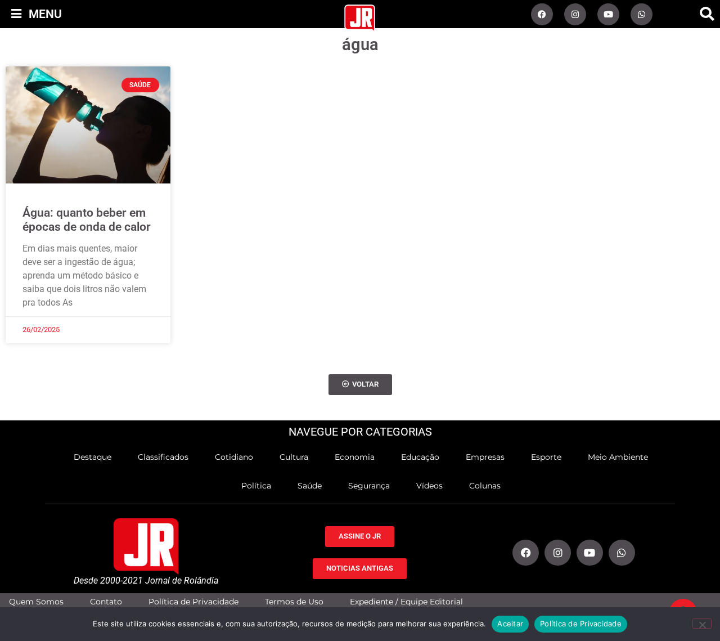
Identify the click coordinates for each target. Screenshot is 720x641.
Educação (420, 457)
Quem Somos (36, 602)
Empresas (485, 457)
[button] (707, 14)
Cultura (294, 457)
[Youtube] (608, 14)
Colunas (485, 486)
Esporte (546, 457)
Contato (106, 602)
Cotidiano (234, 457)
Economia (355, 457)
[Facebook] (542, 14)
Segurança (369, 486)
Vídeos (429, 486)
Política (256, 486)
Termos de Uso (294, 602)
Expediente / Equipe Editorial (406, 602)
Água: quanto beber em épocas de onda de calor (86, 220)
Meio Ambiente (618, 457)
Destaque (92, 457)
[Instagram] (575, 14)
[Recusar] (702, 623)
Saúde (310, 486)
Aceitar (510, 623)
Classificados (163, 457)
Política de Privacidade (193, 602)
